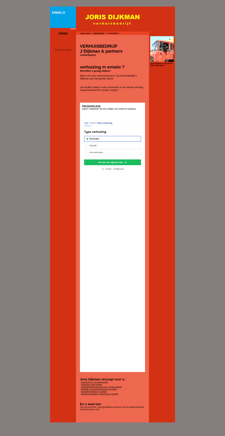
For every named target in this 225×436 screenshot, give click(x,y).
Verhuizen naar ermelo (91, 385)
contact (63, 33)
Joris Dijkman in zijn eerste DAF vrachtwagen (161, 64)
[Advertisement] (63, 92)
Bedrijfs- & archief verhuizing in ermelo (99, 389)
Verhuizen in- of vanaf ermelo (94, 382)
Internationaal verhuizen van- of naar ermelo (101, 387)
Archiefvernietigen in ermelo (94, 392)
